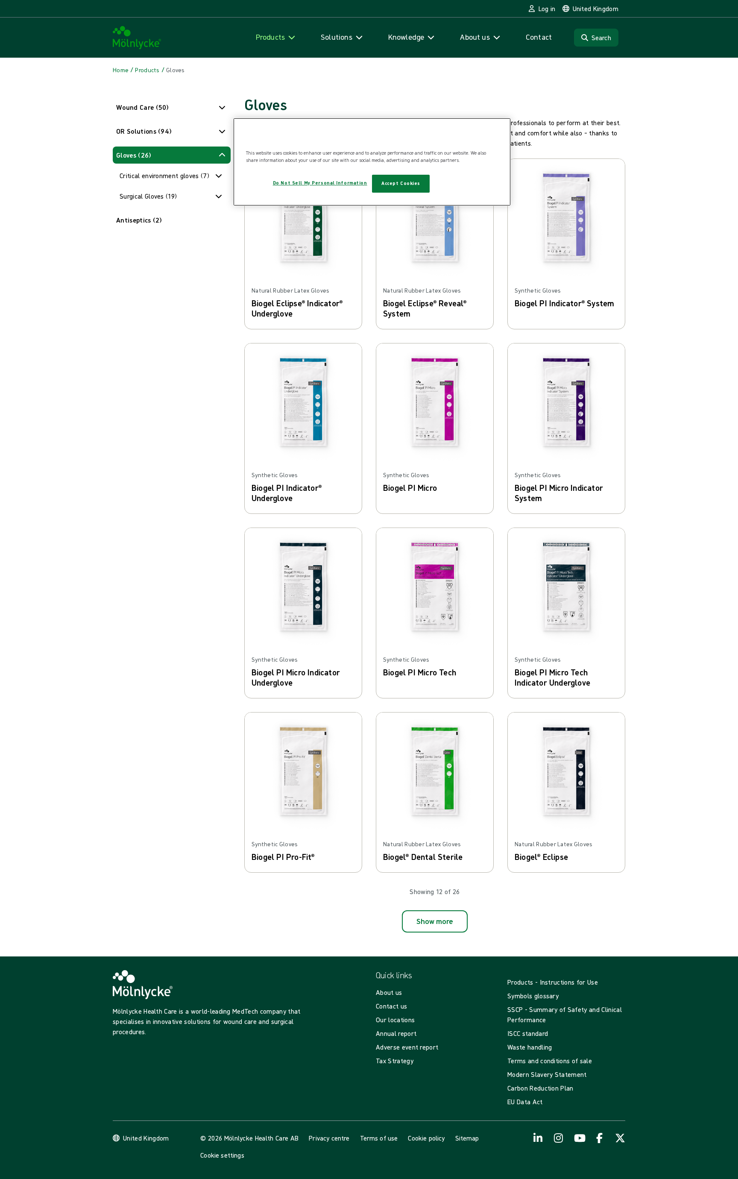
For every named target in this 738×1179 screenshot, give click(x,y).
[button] (172, 107)
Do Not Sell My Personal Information (320, 183)
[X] (620, 1138)
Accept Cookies (400, 183)
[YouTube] (579, 1138)
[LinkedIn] (538, 1138)
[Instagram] (559, 1138)
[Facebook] (599, 1138)
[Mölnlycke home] (137, 38)
